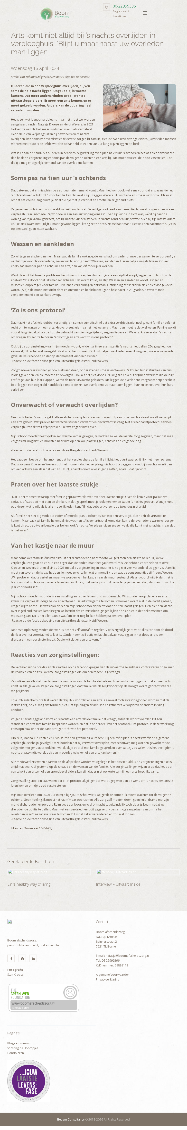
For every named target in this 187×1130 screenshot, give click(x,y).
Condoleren (15, 1053)
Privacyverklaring (107, 979)
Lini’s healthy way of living (28, 884)
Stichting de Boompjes (22, 1048)
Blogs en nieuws (18, 1043)
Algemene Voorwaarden (113, 975)
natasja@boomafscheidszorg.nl (127, 956)
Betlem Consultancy (70, 1119)
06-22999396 (124, 6)
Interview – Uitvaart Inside (118, 884)
